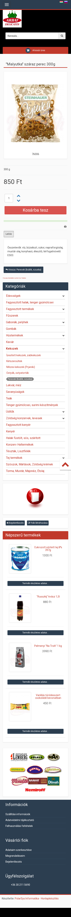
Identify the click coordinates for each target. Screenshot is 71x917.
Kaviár (10, 342)
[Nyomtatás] (65, 226)
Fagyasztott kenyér (18, 425)
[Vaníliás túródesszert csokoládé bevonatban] (20, 706)
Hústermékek (14, 335)
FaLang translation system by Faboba (14, 278)
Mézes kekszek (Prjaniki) (20, 367)
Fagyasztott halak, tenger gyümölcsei (30, 302)
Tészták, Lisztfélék (18, 451)
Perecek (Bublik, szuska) (20, 379)
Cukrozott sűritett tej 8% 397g (48, 548)
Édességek (13, 296)
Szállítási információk (17, 814)
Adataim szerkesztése (18, 849)
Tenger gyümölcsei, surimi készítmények (32, 405)
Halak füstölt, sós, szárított (23, 438)
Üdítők (10, 411)
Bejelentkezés (13, 861)
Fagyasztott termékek (20, 309)
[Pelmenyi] (20, 657)
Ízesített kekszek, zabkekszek (23, 355)
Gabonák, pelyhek (17, 322)
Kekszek (12, 348)
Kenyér (10, 431)
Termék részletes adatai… (35, 583)
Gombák (11, 329)
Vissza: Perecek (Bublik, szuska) (24, 269)
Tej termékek (14, 458)
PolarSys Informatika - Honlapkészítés (37, 898)
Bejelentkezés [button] (16, 523)
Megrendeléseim (15, 855)
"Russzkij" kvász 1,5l (48, 596)
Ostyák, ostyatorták (17, 372)
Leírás (9, 234)
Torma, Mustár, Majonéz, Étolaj (25, 471)
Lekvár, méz (13, 385)
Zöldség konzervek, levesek (24, 418)
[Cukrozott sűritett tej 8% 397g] (20, 558)
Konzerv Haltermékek (19, 444)
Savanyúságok (15, 392)
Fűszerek (12, 315)
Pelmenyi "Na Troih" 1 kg (48, 645)
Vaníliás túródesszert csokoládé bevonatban (48, 696)
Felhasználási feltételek (19, 825)
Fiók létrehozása (39, 523)
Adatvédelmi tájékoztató (19, 820)
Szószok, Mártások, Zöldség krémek (29, 464)
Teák (9, 398)
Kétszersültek (14, 361)
